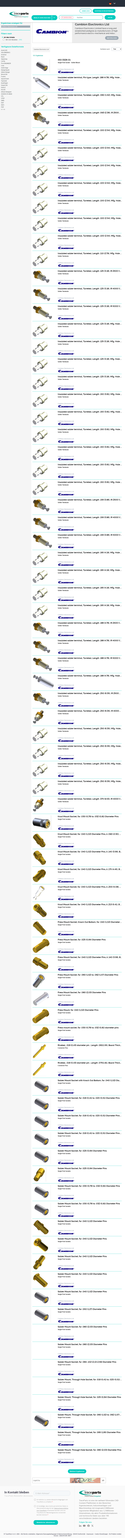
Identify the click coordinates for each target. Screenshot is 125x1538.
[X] (93, 1526)
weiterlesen (112, 38)
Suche (110, 17)
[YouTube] (85, 1526)
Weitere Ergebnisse (77, 1471)
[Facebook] (89, 1526)
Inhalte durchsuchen (42, 18)
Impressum (90, 1534)
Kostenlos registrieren (104, 11)
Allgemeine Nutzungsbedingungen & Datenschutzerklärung (54, 1534)
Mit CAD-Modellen (12, 40)
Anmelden (85, 11)
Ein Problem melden (115, 1534)
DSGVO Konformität (79, 1534)
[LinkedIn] (81, 1526)
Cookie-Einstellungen (101, 1534)
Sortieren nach (105, 49)
